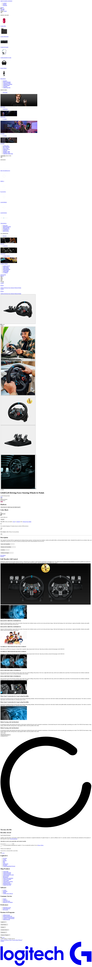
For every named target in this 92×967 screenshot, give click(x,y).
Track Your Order (6, 901)
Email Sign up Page (7, 907)
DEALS (2, 275)
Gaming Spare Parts (7, 884)
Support (2, 7)
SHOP (2, 11)
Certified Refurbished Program (9, 866)
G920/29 (18, 521)
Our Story (5, 858)
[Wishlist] (2, 279)
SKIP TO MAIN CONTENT (6, 1)
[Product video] (18, 472)
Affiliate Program (6, 915)
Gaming (2, 283)
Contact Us (5, 900)
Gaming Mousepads (7, 872)
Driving (2, 285)
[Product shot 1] (18, 309)
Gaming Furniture (6, 882)
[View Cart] (1, 281)
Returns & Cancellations (8, 902)
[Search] (2, 277)
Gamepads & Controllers (8, 881)
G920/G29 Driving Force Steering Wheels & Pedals (11, 287)
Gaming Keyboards (7, 873)
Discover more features (5, 734)
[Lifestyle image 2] (18, 378)
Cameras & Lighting (7, 879)
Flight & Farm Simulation (8, 878)
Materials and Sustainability (6, 547)
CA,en (3, 8)
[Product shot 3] (18, 440)
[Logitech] (2, 10)
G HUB (4, 890)
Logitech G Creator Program (8, 918)
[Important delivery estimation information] (1, 528)
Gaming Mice (5, 871)
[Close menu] (1, 12)
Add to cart (3, 513)
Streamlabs (5, 891)
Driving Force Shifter (27, 521)
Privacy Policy (9, 940)
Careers (4, 859)
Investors (5, 860)
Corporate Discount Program (8, 917)
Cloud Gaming (6, 880)
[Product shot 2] (18, 410)
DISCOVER (3, 155)
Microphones (5, 877)
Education (5, 5)
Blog (4, 861)
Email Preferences (6, 908)
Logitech (5, 3)
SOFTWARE (3, 274)
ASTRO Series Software (8, 893)
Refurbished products (7, 883)
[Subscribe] (13, 844)
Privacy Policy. (41, 845)
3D (2, 325)
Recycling (5, 865)
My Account (5, 909)
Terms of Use (3, 940)
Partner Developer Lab (7, 916)
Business (5, 4)
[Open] (3, 282)
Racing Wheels (6, 875)
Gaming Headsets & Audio (8, 874)
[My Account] (1, 280)
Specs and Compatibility (5, 544)
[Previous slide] (2, 733)
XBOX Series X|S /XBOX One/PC (14, 507)
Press (4, 862)
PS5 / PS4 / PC (4, 507)
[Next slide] (4, 733)
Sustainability (5, 863)
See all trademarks (13, 838)
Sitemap (20, 940)
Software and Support (5, 552)
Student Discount (6, 919)
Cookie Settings (15, 940)
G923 (14, 521)
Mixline (4, 892)
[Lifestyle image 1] (18, 344)
